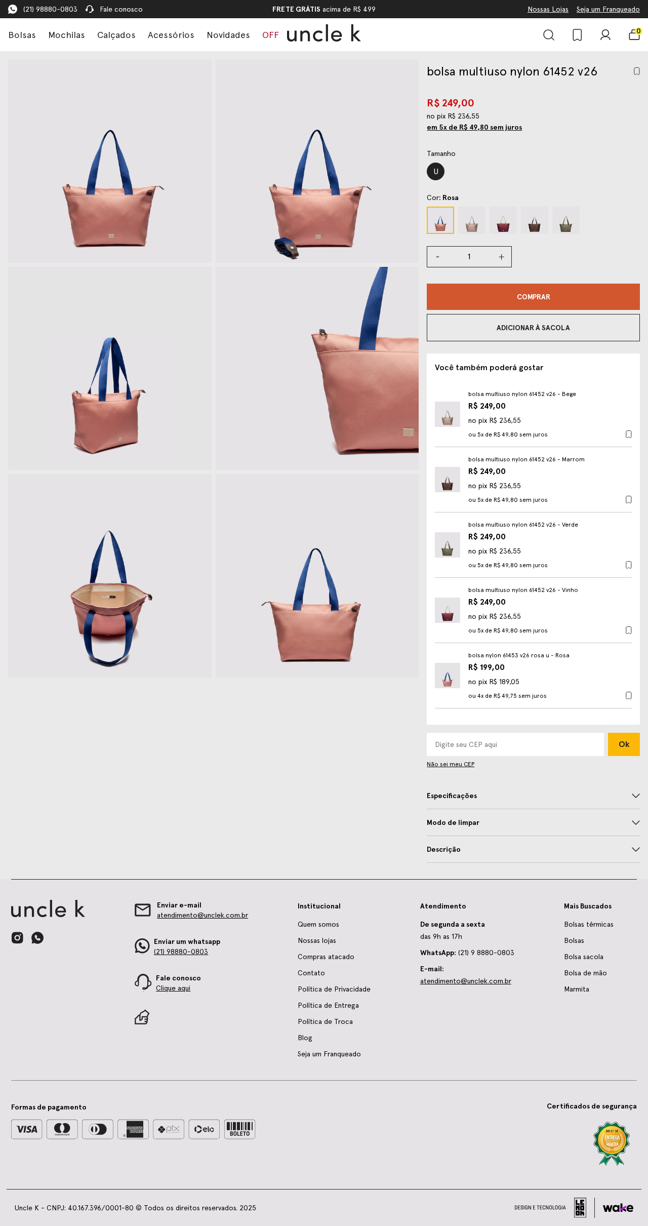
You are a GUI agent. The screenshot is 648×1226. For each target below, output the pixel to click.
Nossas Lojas (548, 9)
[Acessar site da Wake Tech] (618, 1207)
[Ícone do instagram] (17, 938)
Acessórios (171, 34)
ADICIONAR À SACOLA (533, 328)
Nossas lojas (317, 940)
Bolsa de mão (585, 973)
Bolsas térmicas (589, 924)
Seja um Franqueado (608, 9)
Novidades (228, 34)
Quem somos (318, 924)
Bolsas (22, 34)
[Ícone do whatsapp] (37, 937)
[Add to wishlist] (637, 71)
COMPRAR (533, 297)
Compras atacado (326, 957)
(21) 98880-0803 (50, 9)
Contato (311, 973)
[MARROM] (534, 220)
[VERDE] (566, 220)
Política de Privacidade (334, 989)
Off (270, 34)
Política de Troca (325, 1021)
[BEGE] (471, 220)
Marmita (576, 989)
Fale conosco (121, 9)
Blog (305, 1038)
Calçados (116, 34)
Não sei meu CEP (450, 764)
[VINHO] (503, 220)
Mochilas (66, 34)
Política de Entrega (328, 1005)
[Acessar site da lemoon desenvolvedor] (555, 1208)
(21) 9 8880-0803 (467, 952)
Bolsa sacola (583, 957)
